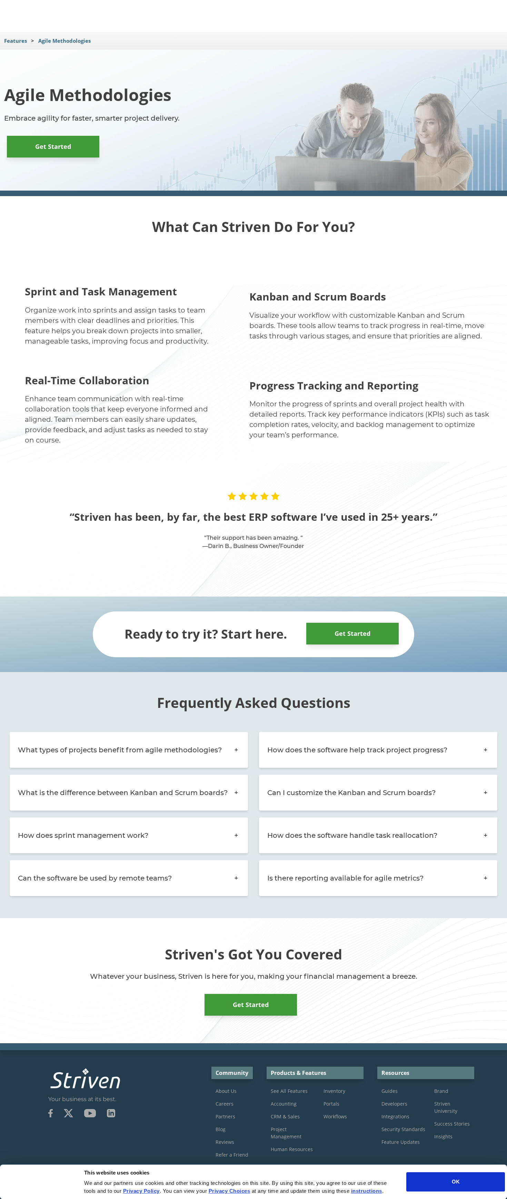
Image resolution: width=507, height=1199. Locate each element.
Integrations (395, 1116)
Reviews (225, 1142)
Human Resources (292, 1149)
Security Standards (403, 1129)
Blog (221, 1129)
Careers (224, 1103)
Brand (441, 1091)
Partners (225, 1116)
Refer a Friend (232, 1154)
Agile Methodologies (64, 40)
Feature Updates (400, 1142)
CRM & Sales (285, 1116)
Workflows (335, 1116)
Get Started (53, 146)
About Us (226, 1091)
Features (15, 40)
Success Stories (452, 1123)
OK (456, 1182)
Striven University (445, 1107)
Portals (331, 1103)
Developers (394, 1103)
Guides (389, 1091)
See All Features (289, 1091)
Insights (443, 1136)
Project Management (286, 1133)
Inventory (334, 1091)
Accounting (284, 1103)
